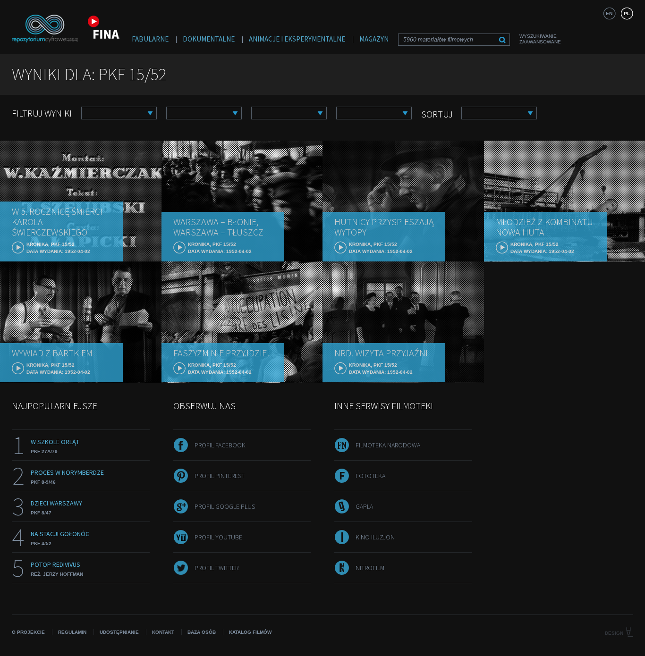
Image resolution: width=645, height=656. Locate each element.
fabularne (150, 38)
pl (627, 13)
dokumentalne (209, 38)
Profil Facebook (220, 445)
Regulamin (72, 632)
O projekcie (28, 632)
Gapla (364, 506)
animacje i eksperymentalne (297, 38)
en (609, 13)
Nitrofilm (370, 567)
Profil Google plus (225, 506)
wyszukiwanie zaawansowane (540, 39)
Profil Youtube (218, 537)
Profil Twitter (216, 567)
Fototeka (370, 475)
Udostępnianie (119, 632)
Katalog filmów (250, 632)
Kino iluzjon (375, 537)
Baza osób (201, 632)
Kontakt (163, 632)
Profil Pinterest (220, 475)
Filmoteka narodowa (388, 445)
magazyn (374, 38)
